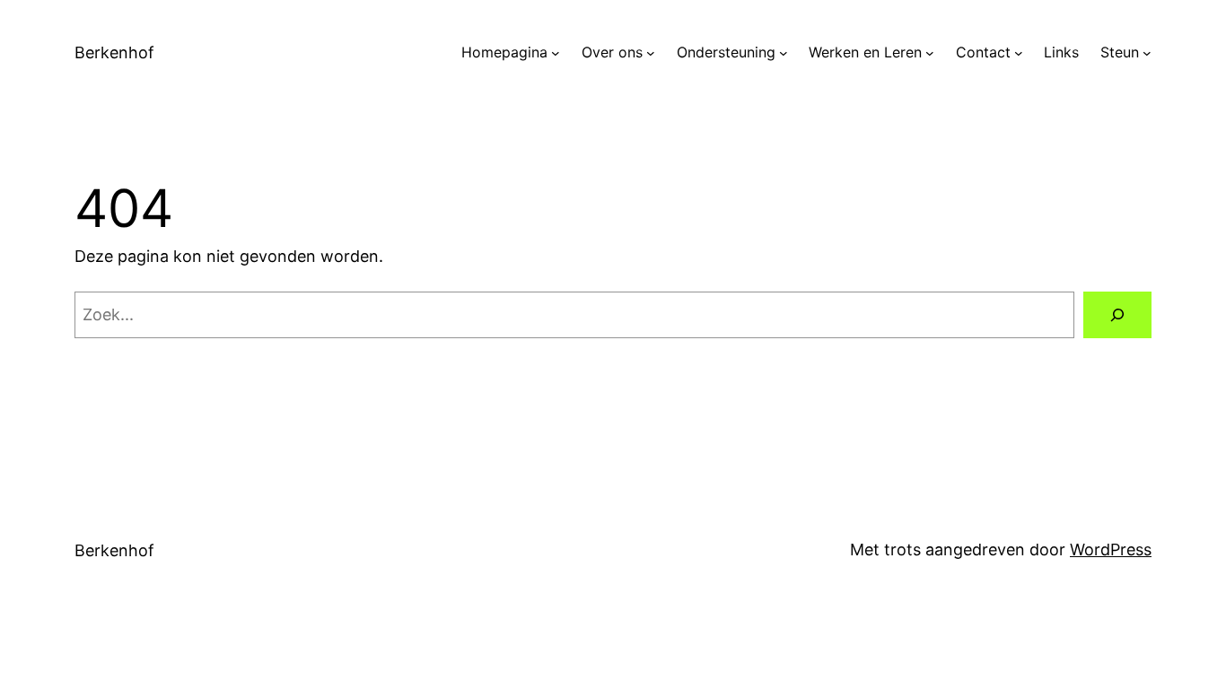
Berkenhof (114, 52)
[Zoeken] (1117, 315)
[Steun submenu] (1147, 52)
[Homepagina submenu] (555, 52)
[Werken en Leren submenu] (929, 52)
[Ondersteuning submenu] (783, 52)
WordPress (1111, 549)
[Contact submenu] (1018, 52)
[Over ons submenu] (650, 52)
